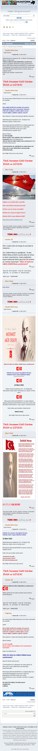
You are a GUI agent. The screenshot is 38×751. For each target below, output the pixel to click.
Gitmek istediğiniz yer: (30, 711)
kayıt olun (28, 11)
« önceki (29, 38)
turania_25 (9, 239)
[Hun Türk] (9, 170)
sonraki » (33, 38)
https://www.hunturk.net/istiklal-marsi (12, 220)
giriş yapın (19, 11)
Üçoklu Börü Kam (11, 50)
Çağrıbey (8, 613)
